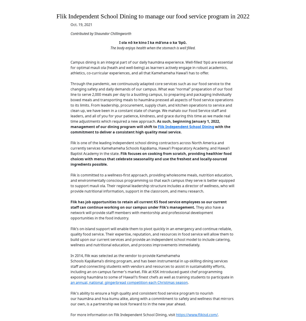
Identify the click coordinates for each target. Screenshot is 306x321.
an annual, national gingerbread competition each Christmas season (129, 282)
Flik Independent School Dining (186, 126)
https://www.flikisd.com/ (197, 314)
